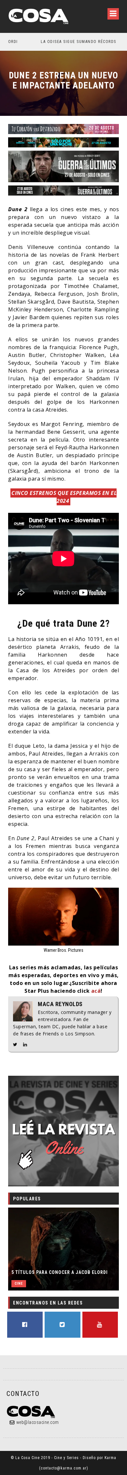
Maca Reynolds (60, 1004)
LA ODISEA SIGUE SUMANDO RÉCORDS (51, 41)
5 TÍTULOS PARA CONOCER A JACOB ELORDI (59, 1272)
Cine (19, 1283)
